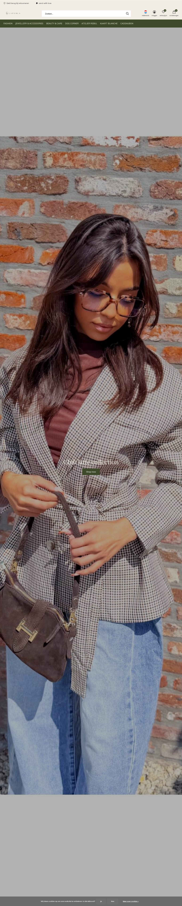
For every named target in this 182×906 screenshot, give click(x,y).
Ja (101, 901)
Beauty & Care (54, 23)
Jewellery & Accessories (29, 23)
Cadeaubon (126, 23)
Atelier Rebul (89, 23)
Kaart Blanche (109, 23)
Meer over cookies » (131, 901)
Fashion (7, 23)
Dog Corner (72, 23)
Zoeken (127, 13)
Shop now (91, 471)
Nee (112, 901)
